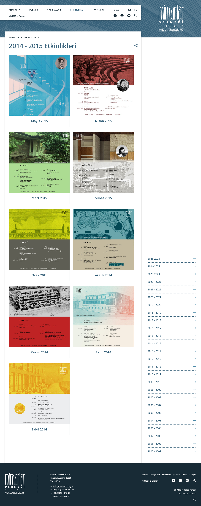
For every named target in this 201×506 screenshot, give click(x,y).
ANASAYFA (14, 37)
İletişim (133, 9)
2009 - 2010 (154, 382)
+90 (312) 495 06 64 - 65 (63, 489)
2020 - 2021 (154, 297)
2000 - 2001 (154, 451)
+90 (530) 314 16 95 (61, 493)
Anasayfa (14, 9)
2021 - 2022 (154, 289)
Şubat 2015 (103, 198)
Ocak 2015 (39, 275)
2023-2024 (154, 274)
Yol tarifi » (55, 481)
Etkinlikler (77, 9)
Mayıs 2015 (39, 121)
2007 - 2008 (154, 397)
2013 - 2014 (154, 351)
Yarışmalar (54, 9)
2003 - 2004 (154, 428)
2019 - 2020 (154, 305)
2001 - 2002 (154, 443)
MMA (116, 9)
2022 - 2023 (154, 282)
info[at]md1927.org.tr (63, 486)
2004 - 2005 (154, 420)
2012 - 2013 (154, 359)
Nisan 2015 (103, 121)
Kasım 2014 (39, 352)
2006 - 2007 (154, 405)
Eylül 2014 (39, 429)
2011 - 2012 (154, 366)
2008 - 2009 (154, 389)
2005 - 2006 (154, 413)
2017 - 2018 (154, 320)
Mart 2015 (39, 198)
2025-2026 (154, 258)
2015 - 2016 (154, 335)
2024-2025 (154, 266)
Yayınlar (99, 9)
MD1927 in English (17, 16)
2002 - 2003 (154, 436)
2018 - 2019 (154, 312)
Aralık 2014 (103, 275)
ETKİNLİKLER (30, 37)
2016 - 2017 (154, 328)
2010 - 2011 (154, 374)
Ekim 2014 (103, 352)
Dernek (33, 9)
